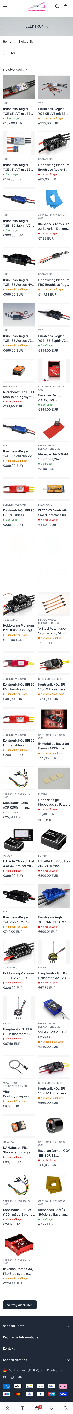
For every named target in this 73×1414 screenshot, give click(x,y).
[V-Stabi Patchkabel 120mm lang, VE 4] (54, 604)
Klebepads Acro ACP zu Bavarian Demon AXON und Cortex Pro (53, 226)
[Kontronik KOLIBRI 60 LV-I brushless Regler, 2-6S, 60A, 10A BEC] (19, 719)
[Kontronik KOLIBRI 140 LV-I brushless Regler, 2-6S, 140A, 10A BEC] (54, 663)
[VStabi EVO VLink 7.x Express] (54, 1008)
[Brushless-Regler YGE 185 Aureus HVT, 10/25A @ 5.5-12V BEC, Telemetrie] (19, 259)
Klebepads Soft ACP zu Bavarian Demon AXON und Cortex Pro (18, 571)
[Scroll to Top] (66, 1393)
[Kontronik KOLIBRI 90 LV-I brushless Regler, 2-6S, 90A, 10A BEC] (19, 489)
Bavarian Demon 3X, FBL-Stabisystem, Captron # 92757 (18, 1271)
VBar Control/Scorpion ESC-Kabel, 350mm (17, 1094)
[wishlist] (51, 1408)
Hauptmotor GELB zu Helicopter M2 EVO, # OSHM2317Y (53, 975)
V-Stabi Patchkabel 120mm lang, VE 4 (52, 631)
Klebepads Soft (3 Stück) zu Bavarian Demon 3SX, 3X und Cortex (53, 1212)
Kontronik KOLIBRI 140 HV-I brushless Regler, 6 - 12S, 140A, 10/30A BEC (54, 1090)
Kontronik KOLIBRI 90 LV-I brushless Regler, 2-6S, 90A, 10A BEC (18, 512)
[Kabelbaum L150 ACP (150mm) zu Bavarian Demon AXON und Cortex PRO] (19, 1185)
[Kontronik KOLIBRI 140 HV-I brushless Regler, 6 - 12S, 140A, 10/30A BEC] (54, 1067)
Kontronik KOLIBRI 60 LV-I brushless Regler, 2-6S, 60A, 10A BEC (18, 743)
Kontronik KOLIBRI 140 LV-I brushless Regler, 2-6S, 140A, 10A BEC (52, 687)
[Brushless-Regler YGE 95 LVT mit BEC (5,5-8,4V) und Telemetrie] (54, 87)
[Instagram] (12, 1377)
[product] (7, 1408)
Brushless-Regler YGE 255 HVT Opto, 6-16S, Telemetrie (52, 919)
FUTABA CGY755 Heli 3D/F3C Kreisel (54, 863)
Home (7, 41)
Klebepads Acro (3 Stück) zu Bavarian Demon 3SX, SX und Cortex (53, 571)
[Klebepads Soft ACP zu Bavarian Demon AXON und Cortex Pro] (19, 545)
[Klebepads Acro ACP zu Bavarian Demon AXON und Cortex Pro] (54, 199)
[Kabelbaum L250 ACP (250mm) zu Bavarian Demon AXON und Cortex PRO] (19, 778)
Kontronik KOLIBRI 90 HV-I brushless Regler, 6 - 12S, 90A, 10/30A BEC (18, 687)
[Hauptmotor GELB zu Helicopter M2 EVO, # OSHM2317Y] (54, 952)
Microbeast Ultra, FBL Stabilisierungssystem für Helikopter (19, 394)
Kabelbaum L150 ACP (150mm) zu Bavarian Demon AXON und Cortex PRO (18, 1212)
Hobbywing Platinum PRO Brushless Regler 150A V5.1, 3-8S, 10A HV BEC (19, 627)
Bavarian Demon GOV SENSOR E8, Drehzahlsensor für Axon (54, 1153)
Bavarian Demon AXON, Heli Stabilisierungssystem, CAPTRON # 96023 (54, 397)
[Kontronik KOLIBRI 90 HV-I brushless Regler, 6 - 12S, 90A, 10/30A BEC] (19, 663)
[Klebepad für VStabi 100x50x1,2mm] (54, 430)
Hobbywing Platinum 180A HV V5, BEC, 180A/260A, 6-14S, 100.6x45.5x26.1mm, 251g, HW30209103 (19, 975)
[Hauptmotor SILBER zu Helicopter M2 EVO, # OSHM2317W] (19, 1008)
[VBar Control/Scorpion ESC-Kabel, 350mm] (19, 1067)
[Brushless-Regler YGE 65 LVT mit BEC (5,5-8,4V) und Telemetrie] (19, 87)
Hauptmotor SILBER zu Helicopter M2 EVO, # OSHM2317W (18, 1031)
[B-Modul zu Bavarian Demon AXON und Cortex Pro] (54, 719)
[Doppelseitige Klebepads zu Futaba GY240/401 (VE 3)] (54, 778)
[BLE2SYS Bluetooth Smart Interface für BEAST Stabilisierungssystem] (54, 489)
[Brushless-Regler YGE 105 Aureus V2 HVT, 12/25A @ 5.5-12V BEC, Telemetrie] (19, 430)
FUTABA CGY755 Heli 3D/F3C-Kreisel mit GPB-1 (19, 863)
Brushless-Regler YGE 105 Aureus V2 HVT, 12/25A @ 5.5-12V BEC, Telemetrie (18, 453)
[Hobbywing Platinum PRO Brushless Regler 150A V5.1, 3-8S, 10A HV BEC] (19, 604)
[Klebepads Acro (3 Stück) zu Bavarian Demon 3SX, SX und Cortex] (54, 545)
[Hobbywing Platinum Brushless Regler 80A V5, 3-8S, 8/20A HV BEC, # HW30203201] (54, 143)
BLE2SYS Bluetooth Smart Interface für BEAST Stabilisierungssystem (54, 512)
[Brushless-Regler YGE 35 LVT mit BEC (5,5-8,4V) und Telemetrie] (19, 143)
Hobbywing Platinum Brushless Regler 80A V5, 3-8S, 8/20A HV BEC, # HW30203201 (54, 167)
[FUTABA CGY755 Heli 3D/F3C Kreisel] (54, 840)
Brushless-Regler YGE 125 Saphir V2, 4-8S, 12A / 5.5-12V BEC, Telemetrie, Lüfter (17, 223)
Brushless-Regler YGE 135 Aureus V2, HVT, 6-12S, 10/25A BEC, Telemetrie (18, 338)
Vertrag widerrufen (20, 1305)
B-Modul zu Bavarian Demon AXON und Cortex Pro (53, 746)
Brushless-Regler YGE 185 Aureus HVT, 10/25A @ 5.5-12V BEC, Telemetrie (19, 282)
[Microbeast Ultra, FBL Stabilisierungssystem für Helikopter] (19, 371)
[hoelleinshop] (36, 6)
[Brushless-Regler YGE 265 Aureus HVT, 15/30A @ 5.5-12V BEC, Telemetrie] (19, 896)
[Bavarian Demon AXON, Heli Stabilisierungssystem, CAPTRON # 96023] (54, 371)
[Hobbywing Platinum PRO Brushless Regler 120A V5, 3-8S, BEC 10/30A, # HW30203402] (54, 259)
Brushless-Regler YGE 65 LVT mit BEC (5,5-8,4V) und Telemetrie (18, 111)
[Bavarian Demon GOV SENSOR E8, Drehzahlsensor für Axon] (54, 1126)
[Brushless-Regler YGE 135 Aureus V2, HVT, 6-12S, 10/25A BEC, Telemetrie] (19, 315)
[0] (65, 6)
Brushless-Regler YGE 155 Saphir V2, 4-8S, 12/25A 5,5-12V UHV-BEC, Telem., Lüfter (52, 338)
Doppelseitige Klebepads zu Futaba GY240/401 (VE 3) (53, 802)
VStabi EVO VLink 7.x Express (53, 1034)
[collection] (22, 1408)
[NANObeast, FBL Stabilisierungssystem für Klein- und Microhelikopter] (19, 1126)
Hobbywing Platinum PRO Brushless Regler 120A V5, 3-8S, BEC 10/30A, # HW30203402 (54, 282)
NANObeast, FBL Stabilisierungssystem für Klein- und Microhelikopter (19, 1150)
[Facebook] (4, 1377)
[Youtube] (20, 1377)
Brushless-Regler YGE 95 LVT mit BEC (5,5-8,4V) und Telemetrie (53, 111)
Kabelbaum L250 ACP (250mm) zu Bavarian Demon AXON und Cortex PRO (16, 805)
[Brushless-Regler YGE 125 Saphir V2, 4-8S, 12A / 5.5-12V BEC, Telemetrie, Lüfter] (19, 199)
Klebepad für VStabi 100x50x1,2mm (53, 456)
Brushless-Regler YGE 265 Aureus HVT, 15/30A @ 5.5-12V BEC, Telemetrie (18, 919)
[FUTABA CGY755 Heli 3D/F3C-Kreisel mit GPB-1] (19, 840)
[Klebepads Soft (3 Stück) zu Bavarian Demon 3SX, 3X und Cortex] (54, 1185)
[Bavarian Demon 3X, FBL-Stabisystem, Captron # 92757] (19, 1244)
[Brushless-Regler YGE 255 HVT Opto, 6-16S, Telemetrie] (54, 896)
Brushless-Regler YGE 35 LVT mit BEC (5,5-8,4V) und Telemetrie (18, 167)
